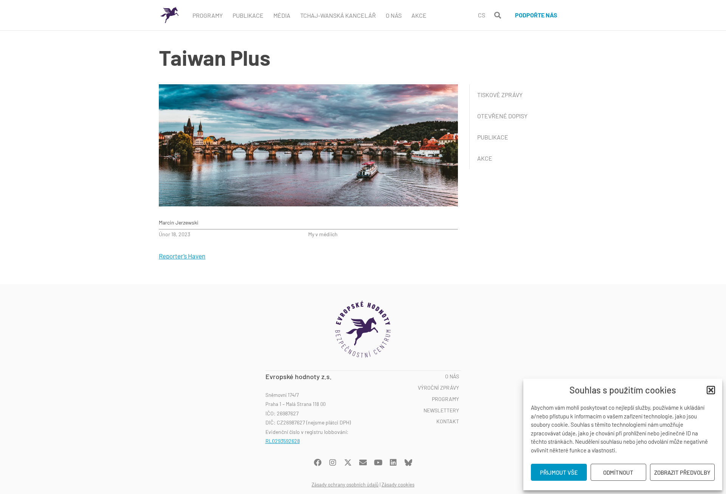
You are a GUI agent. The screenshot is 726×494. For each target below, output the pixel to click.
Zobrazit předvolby (682, 472)
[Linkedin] (393, 462)
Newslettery (441, 410)
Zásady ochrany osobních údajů (345, 485)
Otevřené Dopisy (502, 115)
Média (281, 15)
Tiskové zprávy (500, 94)
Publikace (248, 15)
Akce (419, 15)
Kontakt (447, 421)
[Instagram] (333, 462)
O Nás (394, 15)
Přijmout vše (559, 472)
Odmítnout (618, 472)
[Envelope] (363, 462)
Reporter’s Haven (182, 256)
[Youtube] (378, 462)
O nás (452, 376)
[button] (711, 390)
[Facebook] (317, 462)
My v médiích (323, 234)
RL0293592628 (282, 441)
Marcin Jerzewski (179, 222)
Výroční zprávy (438, 388)
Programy (207, 15)
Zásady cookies (398, 485)
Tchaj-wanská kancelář (338, 15)
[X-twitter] (348, 462)
